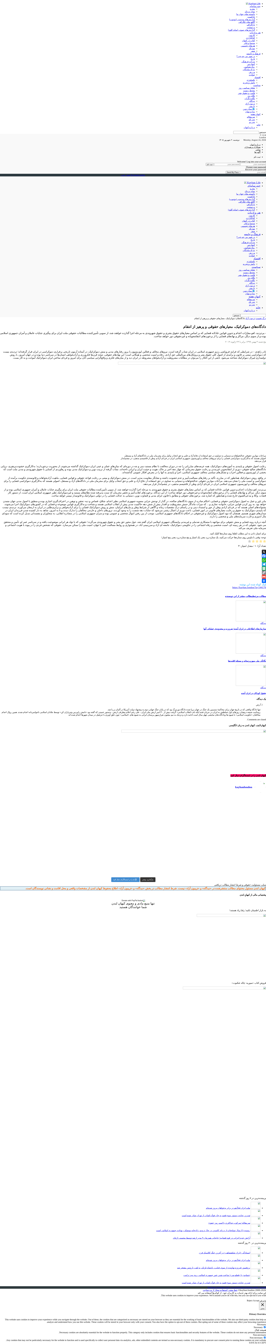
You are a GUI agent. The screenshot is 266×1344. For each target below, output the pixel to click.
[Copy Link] (133, 572)
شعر (253, 51)
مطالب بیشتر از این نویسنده (239, 596)
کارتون (252, 35)
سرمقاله (251, 117)
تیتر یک (252, 119)
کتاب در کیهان (248, 40)
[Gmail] (133, 577)
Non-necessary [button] (259, 1335)
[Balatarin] (133, 568)
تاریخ (253, 59)
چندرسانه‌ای (255, 6)
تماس (257, 150)
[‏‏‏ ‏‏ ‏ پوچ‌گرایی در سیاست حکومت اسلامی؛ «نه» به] (66, 859)
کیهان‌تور (251, 64)
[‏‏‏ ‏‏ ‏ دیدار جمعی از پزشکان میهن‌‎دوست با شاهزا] (200, 804)
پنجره (252, 9)
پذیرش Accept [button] (259, 1300)
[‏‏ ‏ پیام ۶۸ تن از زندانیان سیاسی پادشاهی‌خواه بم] (200, 827)
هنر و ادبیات (255, 32)
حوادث (252, 75)
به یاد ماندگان (249, 69)
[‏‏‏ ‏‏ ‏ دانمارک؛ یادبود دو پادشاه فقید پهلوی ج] (66, 798)
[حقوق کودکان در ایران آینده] (251, 685)
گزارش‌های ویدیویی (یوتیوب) (242, 19)
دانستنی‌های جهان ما (245, 14)
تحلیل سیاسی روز (247, 88)
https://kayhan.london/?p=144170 (249, 587)
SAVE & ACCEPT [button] (257, 1343)
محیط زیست (249, 90)
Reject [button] (249, 1300)
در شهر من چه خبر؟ (245, 56)
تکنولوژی (251, 80)
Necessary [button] (261, 1324)
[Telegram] (133, 564)
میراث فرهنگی (248, 61)
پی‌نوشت (251, 27)
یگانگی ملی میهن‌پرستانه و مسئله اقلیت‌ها (247, 661)
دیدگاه (252, 101)
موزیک (252, 48)
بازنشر (252, 106)
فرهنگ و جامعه (253, 54)
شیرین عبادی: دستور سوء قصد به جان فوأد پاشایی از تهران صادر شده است (216, 1215)
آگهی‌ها (257, 152)
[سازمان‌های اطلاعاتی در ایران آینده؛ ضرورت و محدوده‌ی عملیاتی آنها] (251, 620)
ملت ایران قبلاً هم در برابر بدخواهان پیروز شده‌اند (228, 1208)
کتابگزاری (250, 38)
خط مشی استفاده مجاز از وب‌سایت (220, 1290)
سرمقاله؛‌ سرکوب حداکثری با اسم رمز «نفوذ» (229, 1223)
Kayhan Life (254, 3)
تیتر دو (252, 122)
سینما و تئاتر (249, 43)
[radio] (264, 541)
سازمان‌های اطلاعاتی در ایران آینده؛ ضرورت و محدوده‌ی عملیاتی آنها (235, 629)
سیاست (256, 85)
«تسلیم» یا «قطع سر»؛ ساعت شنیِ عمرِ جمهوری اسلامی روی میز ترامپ (216, 1275)
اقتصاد (257, 77)
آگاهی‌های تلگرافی (246, 22)
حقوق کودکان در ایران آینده (253, 693)
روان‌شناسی (249, 67)
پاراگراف (251, 25)
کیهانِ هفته (255, 114)
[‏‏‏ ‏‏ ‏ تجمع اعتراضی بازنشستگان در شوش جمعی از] (200, 847)
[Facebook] (133, 556)
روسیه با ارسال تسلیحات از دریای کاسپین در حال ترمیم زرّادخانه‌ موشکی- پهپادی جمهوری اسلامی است (203, 1230)
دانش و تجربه (249, 82)
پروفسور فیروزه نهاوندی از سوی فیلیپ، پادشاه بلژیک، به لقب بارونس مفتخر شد (213, 1268)
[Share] (133, 581)
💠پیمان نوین (249, 109)
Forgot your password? (256, 167)
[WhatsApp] (133, 560)
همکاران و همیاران (252, 147)
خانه (258, 125)
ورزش (252, 72)
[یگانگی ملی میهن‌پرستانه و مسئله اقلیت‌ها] (251, 653)
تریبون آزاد (250, 104)
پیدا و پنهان (250, 111)
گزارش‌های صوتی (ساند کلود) (241, 30)
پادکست (251, 17)
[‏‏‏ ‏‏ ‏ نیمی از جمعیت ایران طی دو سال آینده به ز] (66, 821)
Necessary (258, 1327)
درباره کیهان (249, 127)
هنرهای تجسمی (248, 46)
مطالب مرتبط (259, 596)
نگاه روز (251, 96)
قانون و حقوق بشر (246, 93)
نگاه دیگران (250, 98)
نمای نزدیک (250, 11)
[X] (133, 552)
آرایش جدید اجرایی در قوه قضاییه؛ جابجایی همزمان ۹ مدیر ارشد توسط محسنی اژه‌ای (211, 1238)
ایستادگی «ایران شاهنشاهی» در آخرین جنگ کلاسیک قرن (224, 1253)
